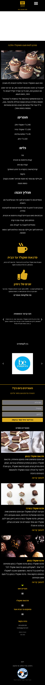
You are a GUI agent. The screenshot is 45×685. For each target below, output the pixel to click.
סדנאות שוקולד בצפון (34, 456)
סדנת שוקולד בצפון (35, 560)
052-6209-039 (22, 9)
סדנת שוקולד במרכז (35, 508)
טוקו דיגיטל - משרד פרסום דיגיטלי (22, 680)
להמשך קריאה (38, 477)
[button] (36, 3)
